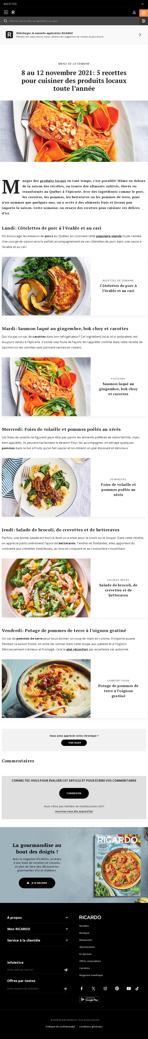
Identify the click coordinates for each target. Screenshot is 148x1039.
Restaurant (85, 940)
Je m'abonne (39, 883)
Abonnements (87, 947)
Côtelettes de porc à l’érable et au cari (118, 288)
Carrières (84, 968)
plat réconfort (77, 649)
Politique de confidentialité (60, 1026)
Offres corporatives (90, 961)
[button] (143, 13)
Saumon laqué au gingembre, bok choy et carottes (118, 388)
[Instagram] (106, 988)
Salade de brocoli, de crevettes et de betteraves (118, 590)
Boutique (84, 933)
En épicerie (85, 954)
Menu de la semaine (74, 63)
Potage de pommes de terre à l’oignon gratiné (118, 690)
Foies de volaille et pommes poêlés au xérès (118, 489)
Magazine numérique (91, 975)
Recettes (84, 925)
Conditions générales (91, 1026)
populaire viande (109, 236)
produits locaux (53, 180)
